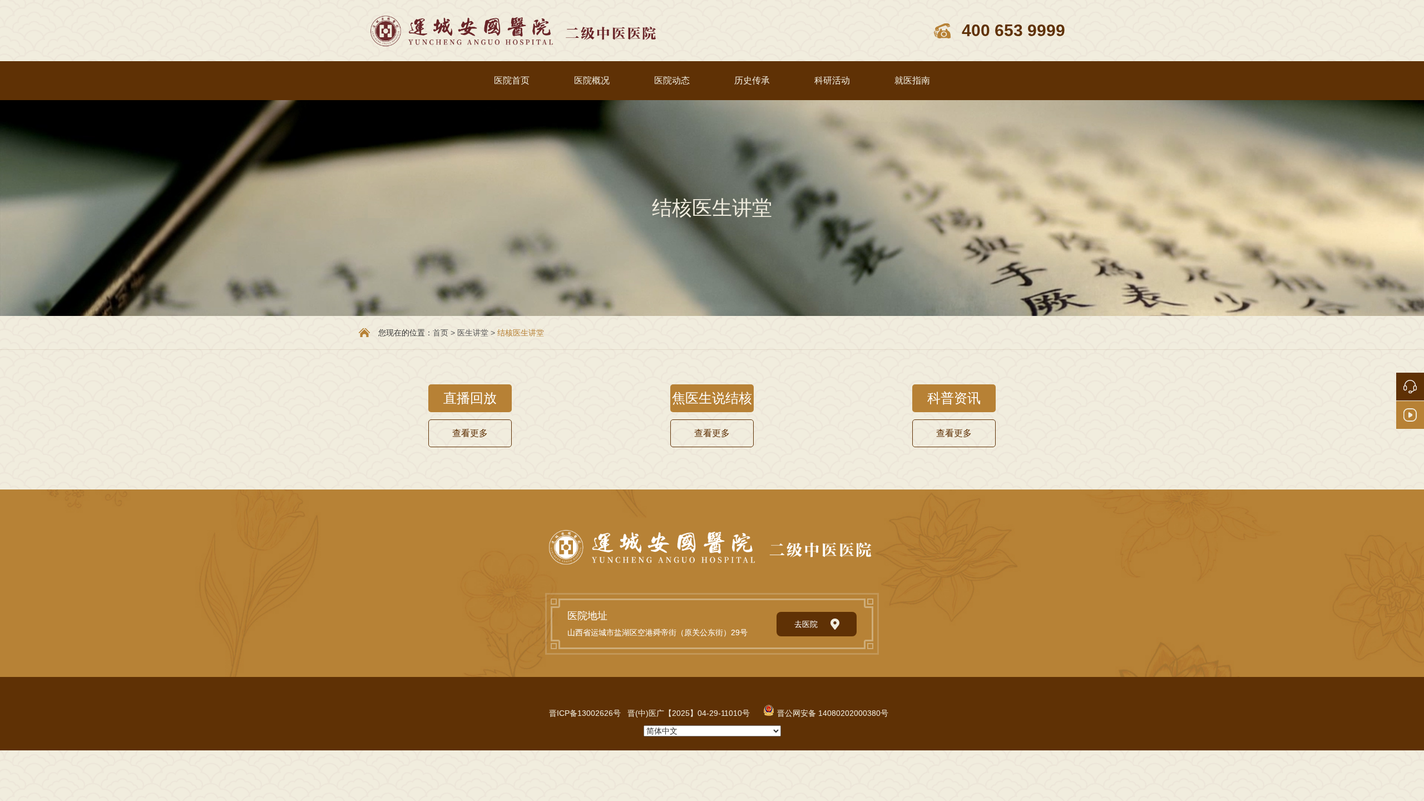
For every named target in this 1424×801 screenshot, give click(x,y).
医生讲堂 (472, 332)
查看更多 (470, 433)
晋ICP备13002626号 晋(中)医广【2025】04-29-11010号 (649, 713)
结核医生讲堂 (520, 332)
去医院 (806, 624)
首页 (440, 332)
